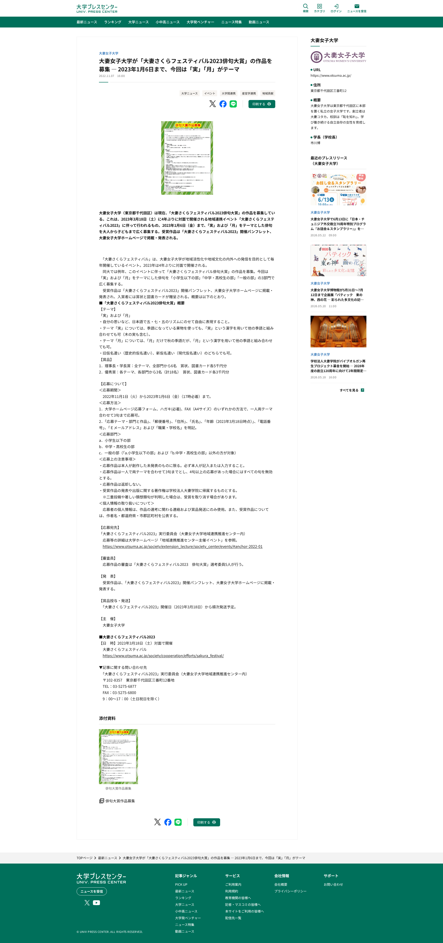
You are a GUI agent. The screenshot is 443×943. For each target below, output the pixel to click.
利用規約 (231, 891)
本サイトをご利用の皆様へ (244, 911)
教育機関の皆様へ (238, 897)
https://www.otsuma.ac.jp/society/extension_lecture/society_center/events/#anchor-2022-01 (183, 546)
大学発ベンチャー (188, 918)
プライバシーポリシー (290, 891)
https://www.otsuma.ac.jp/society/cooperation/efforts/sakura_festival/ (163, 655)
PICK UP (181, 884)
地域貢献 (267, 93)
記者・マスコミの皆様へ (243, 904)
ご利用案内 (233, 884)
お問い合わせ (333, 884)
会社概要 (280, 884)
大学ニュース (189, 93)
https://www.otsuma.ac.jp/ (331, 75)
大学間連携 (229, 93)
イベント (209, 93)
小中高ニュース (186, 911)
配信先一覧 (233, 918)
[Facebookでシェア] (223, 104)
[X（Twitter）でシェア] (213, 104)
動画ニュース (184, 931)
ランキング (183, 897)
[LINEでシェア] (233, 104)
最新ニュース (184, 891)
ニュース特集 (184, 924)
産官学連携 (249, 93)
